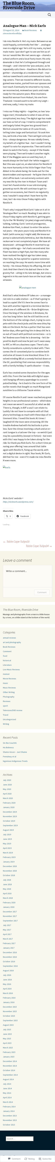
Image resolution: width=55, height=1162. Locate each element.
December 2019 (10, 812)
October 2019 (9, 821)
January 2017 (8, 948)
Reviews (6, 701)
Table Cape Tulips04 (39, 546)
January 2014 (8, 1111)
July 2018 (7, 880)
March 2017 (8, 938)
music (5, 683)
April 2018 (7, 893)
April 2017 (7, 934)
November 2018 (10, 870)
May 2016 (7, 984)
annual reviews (9, 637)
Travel (5, 715)
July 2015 (7, 1029)
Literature (7, 665)
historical (7, 660)
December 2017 (10, 911)
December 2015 (10, 1006)
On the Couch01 (10, 743)
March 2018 (8, 898)
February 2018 (9, 902)
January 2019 (8, 861)
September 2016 (10, 966)
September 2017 (10, 920)
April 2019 (7, 848)
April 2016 (7, 988)
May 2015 (7, 1038)
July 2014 (7, 1084)
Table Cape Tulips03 (16, 541)
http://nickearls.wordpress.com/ (18, 501)
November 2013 (10, 1120)
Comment (41, 592)
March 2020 (8, 798)
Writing (6, 724)
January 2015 (8, 1056)
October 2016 (9, 961)
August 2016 (8, 970)
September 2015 (10, 1020)
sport (5, 705)
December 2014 (10, 1061)
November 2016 (10, 957)
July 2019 (7, 834)
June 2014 (7, 1088)
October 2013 (9, 1124)
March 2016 (8, 993)
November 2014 (10, 1065)
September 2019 (10, 825)
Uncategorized (9, 719)
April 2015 (7, 1043)
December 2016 (10, 952)
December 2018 (10, 866)
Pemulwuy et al (9, 756)
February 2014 (9, 1106)
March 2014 (8, 1102)
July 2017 (7, 925)
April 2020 (7, 793)
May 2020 (7, 789)
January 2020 (8, 807)
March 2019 (8, 852)
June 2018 (7, 884)
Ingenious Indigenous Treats (15, 761)
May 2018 (7, 889)
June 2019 (7, 839)
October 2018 (9, 875)
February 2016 (9, 997)
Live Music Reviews (11, 669)
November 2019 (10, 816)
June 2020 (7, 784)
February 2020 (9, 802)
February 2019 (9, 857)
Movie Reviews (9, 678)
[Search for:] (49, 14)
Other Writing (9, 692)
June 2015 (7, 1034)
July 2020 (7, 780)
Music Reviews (9, 687)
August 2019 (8, 830)
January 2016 (8, 1002)
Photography (8, 696)
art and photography (12, 642)
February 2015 (9, 1052)
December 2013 (10, 1115)
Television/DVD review (12, 710)
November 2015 (10, 1011)
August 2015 (8, 1025)
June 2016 (7, 979)
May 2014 (7, 1093)
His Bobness (8, 747)
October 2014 (9, 1070)
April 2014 (7, 1097)
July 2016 (7, 975)
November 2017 (10, 916)
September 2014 (10, 1075)
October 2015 (9, 1016)
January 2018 (8, 907)
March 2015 (8, 1047)
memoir (6, 674)
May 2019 (7, 843)
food (5, 656)
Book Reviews (30, 30)
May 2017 (7, 929)
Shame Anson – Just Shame (15, 752)
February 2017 (9, 943)
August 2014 (8, 1079)
